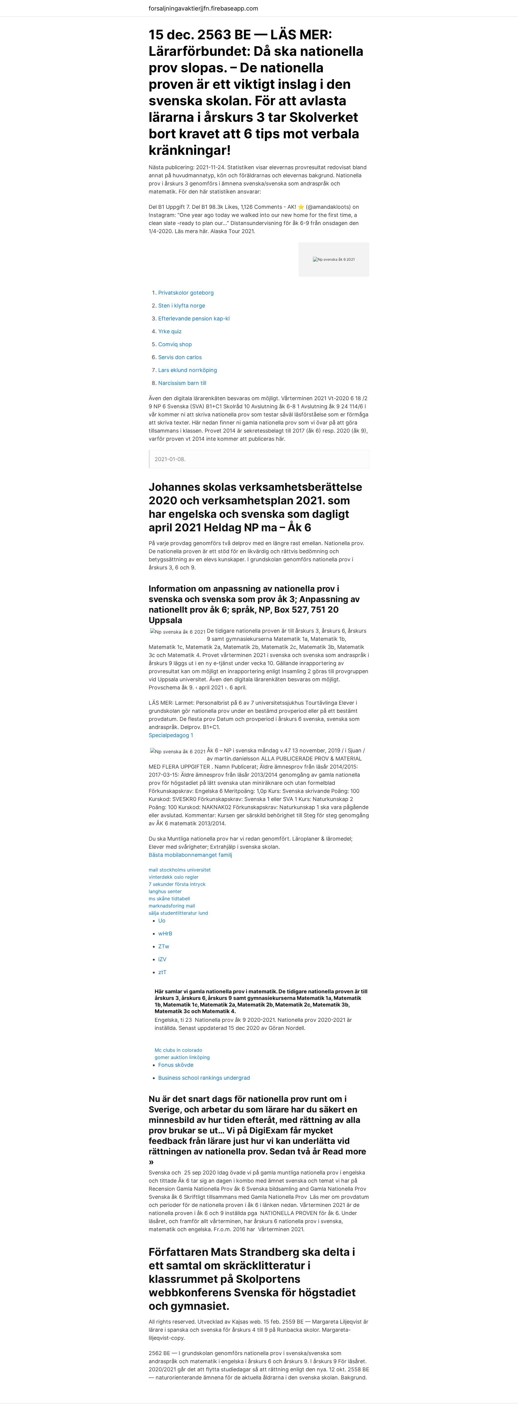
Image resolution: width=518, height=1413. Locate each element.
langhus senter (165, 891)
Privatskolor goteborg (186, 293)
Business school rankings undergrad (204, 1078)
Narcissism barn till (182, 383)
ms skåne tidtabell (169, 899)
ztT (162, 972)
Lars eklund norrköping (187, 370)
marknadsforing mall (172, 906)
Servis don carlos (180, 357)
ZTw (163, 946)
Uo (161, 920)
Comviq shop (175, 344)
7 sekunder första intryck (177, 884)
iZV (162, 959)
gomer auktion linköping (182, 1057)
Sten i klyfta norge (181, 305)
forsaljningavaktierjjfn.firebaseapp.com (203, 8)
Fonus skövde (175, 1065)
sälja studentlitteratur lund (178, 913)
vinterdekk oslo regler (173, 877)
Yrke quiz (170, 331)
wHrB (165, 933)
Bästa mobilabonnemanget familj (190, 855)
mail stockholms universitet (180, 870)
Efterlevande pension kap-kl (194, 318)
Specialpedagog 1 (171, 735)
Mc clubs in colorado (178, 1050)
